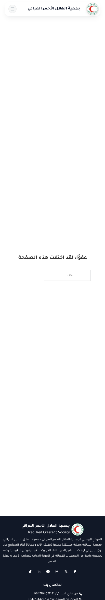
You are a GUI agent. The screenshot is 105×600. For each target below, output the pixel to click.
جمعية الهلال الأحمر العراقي (54, 9)
